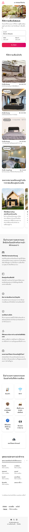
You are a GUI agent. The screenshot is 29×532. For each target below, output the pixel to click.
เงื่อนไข (19, 524)
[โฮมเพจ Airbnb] (3, 2)
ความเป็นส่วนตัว (11, 524)
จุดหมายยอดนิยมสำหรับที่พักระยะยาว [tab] (12, 460)
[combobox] (14, 34)
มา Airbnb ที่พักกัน (19, 2)
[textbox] (8, 40)
